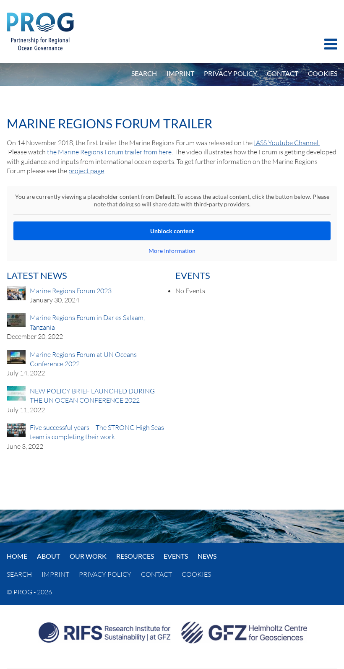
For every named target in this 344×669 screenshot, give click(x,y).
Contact (282, 73)
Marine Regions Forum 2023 (71, 290)
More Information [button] (172, 250)
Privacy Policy (230, 73)
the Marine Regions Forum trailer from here (109, 152)
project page (86, 171)
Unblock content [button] (172, 230)
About (48, 556)
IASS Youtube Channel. (287, 142)
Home (17, 556)
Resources (135, 556)
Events (176, 556)
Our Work (88, 556)
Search (144, 73)
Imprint (180, 73)
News (207, 556)
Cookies (322, 73)
